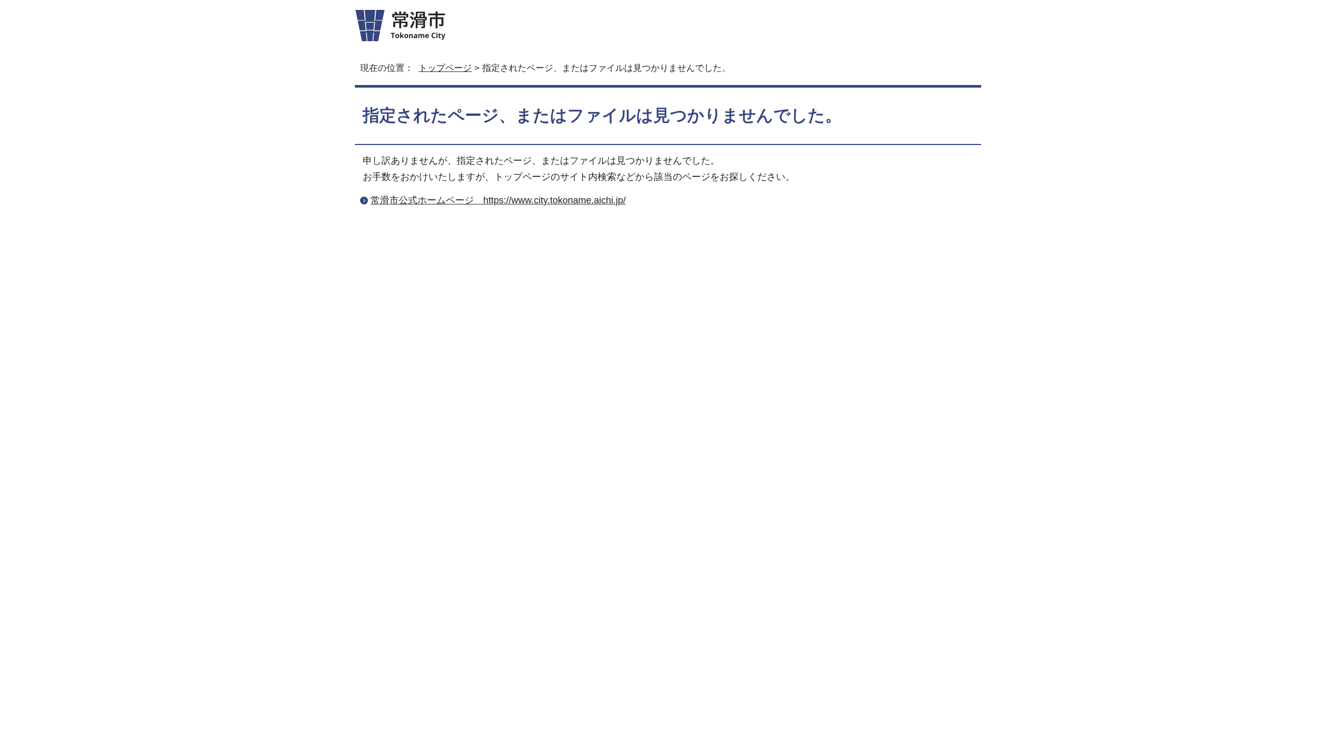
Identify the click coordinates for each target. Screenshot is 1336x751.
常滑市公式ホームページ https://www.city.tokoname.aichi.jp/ (498, 200)
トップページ (445, 68)
